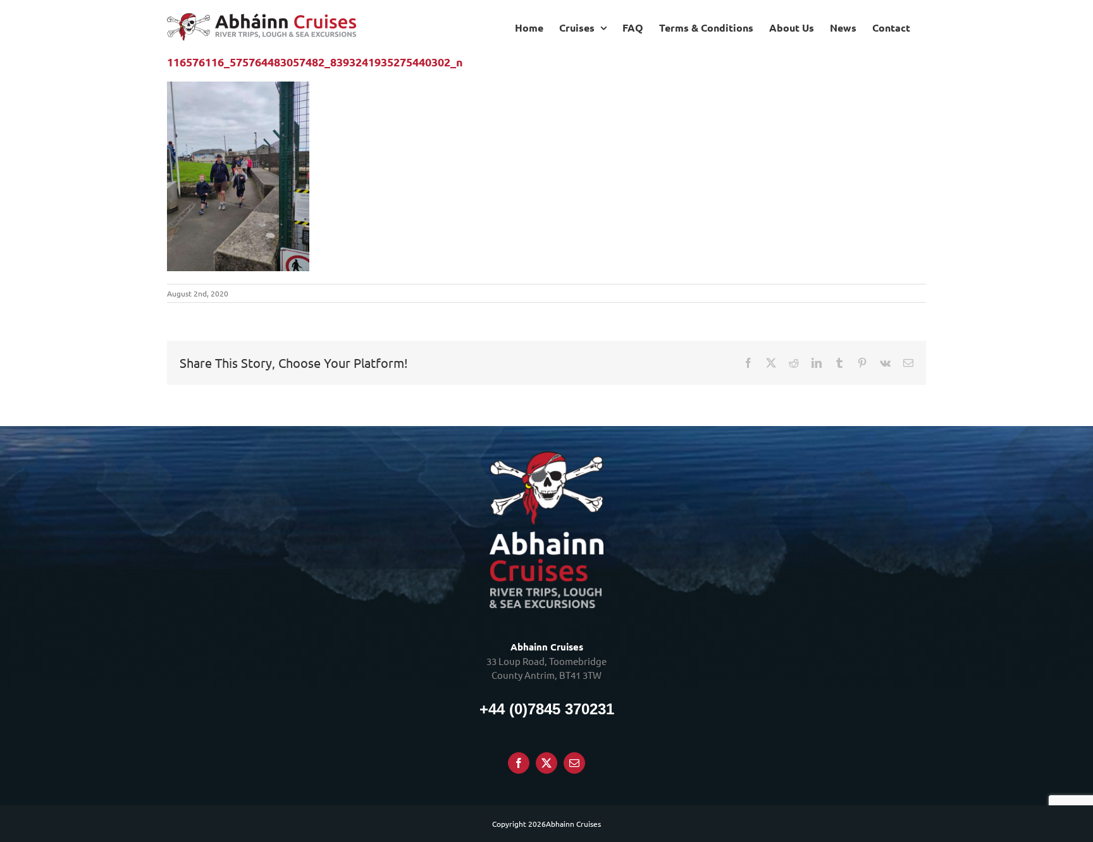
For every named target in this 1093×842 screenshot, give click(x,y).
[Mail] (574, 763)
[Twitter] (546, 763)
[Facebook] (518, 763)
